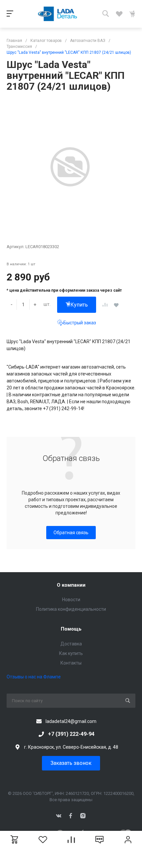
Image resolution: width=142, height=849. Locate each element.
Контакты (71, 663)
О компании (71, 585)
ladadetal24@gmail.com (71, 721)
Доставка (71, 643)
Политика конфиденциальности (71, 609)
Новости (71, 599)
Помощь (71, 629)
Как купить (71, 653)
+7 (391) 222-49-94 (71, 734)
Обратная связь (71, 532)
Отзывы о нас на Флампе (34, 676)
